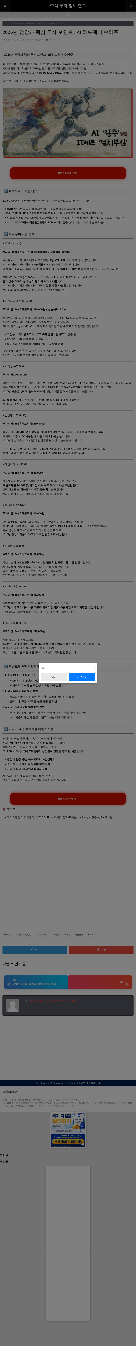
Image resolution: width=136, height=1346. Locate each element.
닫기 (54, 677)
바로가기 (82, 677)
